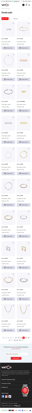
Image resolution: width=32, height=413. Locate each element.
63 (21, 337)
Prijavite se (16, 358)
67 (9, 340)
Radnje (29, 1)
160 (15, 340)
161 (17, 340)
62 (18, 337)
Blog (24, 1)
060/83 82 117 (7, 1)
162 (20, 340)
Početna (3, 8)
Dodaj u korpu (9, 48)
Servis (26, 1)
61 (16, 337)
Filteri (6, 18)
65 (26, 337)
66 (28, 337)
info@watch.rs (16, 1)
